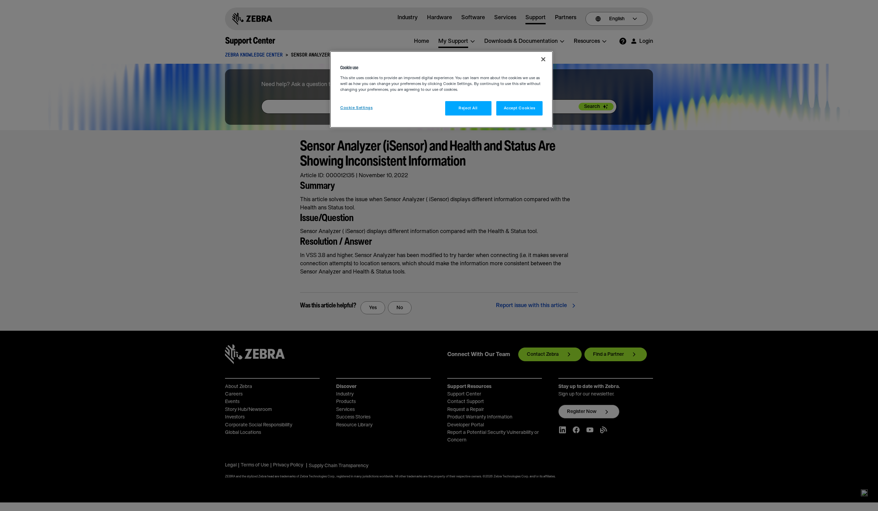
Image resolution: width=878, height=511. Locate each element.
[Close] (543, 59)
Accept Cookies (519, 108)
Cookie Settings (356, 108)
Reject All (468, 108)
